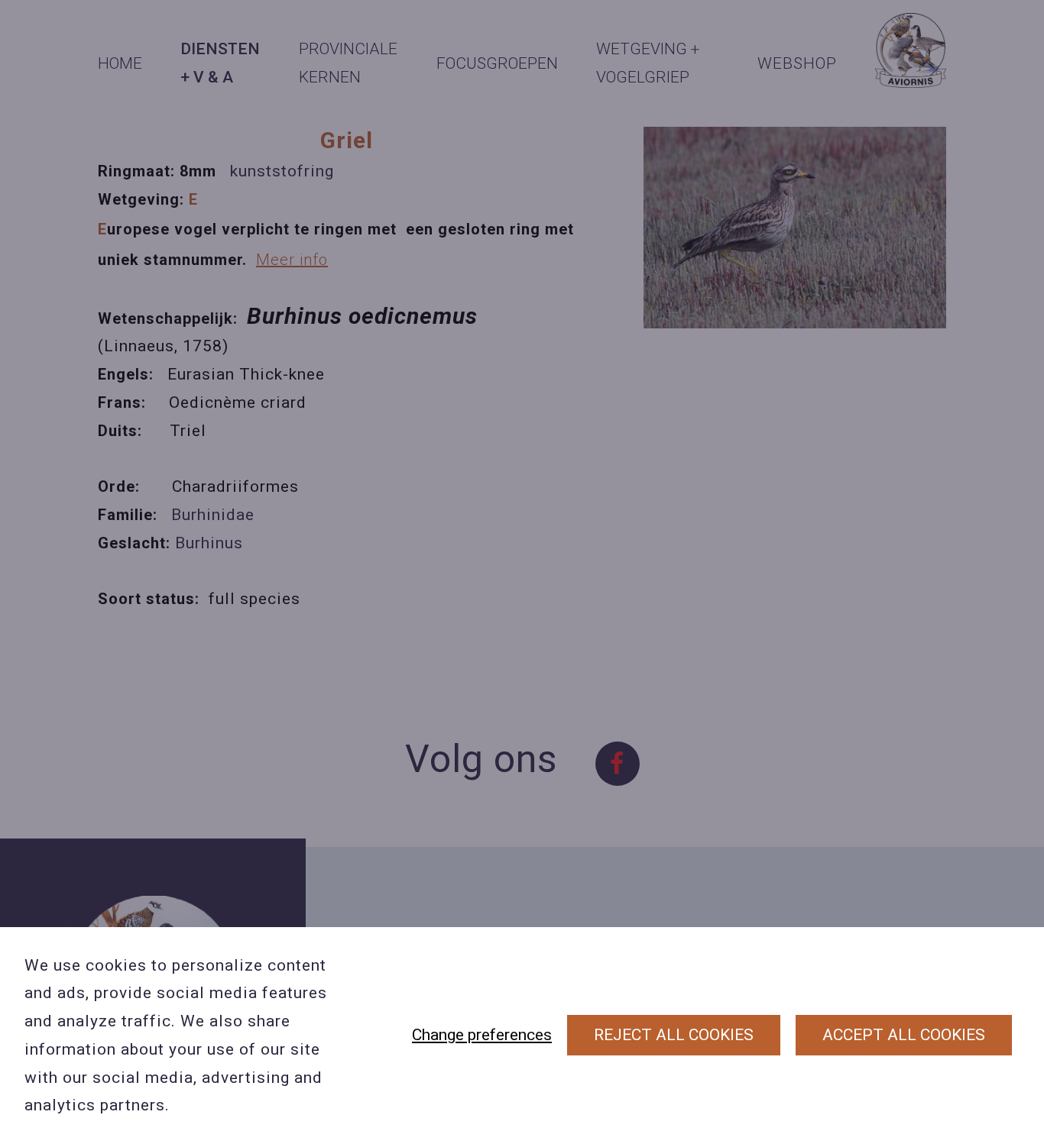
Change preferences (482, 1035)
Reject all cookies (674, 1035)
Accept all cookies (903, 1035)
